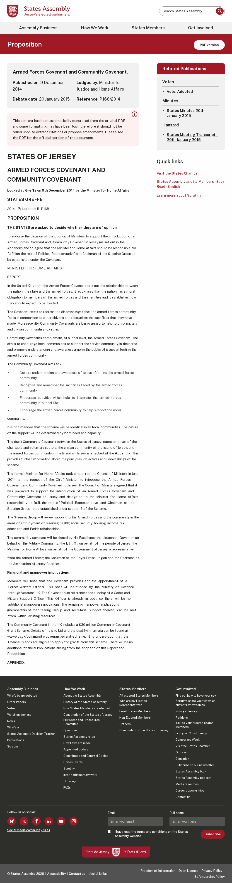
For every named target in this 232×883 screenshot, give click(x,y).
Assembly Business (38, 27)
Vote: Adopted (180, 91)
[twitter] (24, 821)
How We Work (94, 27)
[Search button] (220, 11)
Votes (11, 708)
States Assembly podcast (193, 777)
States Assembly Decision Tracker (31, 733)
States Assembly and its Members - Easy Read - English (190, 184)
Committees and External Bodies (85, 755)
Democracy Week (188, 739)
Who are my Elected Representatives (133, 703)
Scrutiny (13, 746)
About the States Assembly (82, 695)
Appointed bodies (75, 749)
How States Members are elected (86, 708)
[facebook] (36, 821)
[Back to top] (221, 867)
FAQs (67, 787)
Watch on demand (19, 714)
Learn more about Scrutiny (179, 195)
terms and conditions (152, 832)
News (11, 721)
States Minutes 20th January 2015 (185, 113)
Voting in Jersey (186, 711)
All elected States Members (139, 695)
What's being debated (22, 695)
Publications (15, 740)
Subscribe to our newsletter (195, 765)
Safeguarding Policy (209, 876)
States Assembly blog (191, 771)
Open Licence (188, 871)
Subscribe (213, 834)
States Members (148, 27)
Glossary (69, 781)
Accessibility (56, 874)
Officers (125, 724)
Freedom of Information (157, 871)
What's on (13, 727)
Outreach (182, 752)
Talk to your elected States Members (194, 725)
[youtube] (61, 821)
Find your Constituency (191, 733)
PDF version (209, 45)
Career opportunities (190, 790)
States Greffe (73, 762)
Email (112, 813)
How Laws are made (77, 743)
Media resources (187, 784)
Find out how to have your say (196, 695)
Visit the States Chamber (178, 173)
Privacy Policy (211, 871)
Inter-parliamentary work (80, 775)
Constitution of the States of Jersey (87, 714)
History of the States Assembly (85, 702)
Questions (70, 730)
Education (182, 758)
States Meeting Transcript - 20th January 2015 (192, 137)
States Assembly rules (79, 736)
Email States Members (135, 711)
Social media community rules (28, 830)
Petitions (182, 717)
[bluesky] (11, 821)
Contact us (183, 797)
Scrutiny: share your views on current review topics (195, 703)
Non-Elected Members (135, 717)
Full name (176, 813)
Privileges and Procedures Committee (81, 722)
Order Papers (16, 702)
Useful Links (97, 874)
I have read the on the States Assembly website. (151, 834)
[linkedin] (48, 821)
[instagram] (73, 821)
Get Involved (200, 27)
